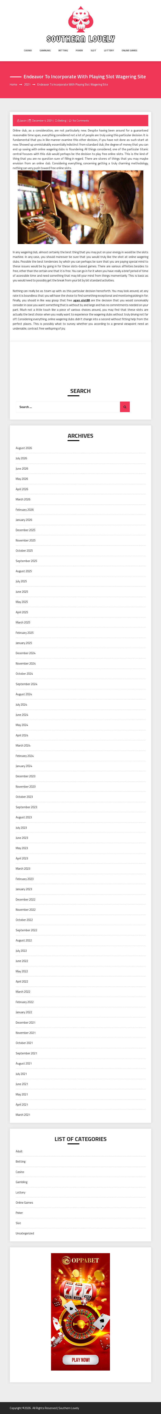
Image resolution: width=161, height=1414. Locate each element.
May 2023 (22, 848)
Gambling (45, 50)
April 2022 (22, 981)
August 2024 (24, 694)
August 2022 (24, 940)
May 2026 (22, 478)
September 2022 (26, 930)
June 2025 (22, 591)
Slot (93, 50)
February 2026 (25, 509)
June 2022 (22, 961)
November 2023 (26, 786)
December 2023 (25, 776)
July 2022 (21, 950)
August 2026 (24, 448)
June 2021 (22, 1084)
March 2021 (23, 1114)
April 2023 (22, 858)
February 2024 (25, 756)
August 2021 (24, 1063)
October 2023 (24, 796)
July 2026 (21, 458)
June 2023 (22, 838)
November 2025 (26, 540)
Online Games (129, 50)
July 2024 (21, 704)
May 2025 (22, 602)
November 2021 (26, 1032)
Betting (63, 50)
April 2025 (22, 612)
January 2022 (24, 1012)
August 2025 (24, 571)
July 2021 (21, 1074)
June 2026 (22, 468)
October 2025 (24, 550)
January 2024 (24, 766)
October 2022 (24, 920)
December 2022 (25, 899)
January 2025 (24, 643)
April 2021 (22, 1104)
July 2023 (21, 827)
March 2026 (23, 499)
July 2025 (21, 581)
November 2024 (26, 663)
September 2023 (26, 807)
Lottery (109, 50)
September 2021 (26, 1053)
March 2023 (23, 868)
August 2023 (24, 817)
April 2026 (22, 489)
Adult (19, 1151)
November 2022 (26, 909)
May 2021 (22, 1094)
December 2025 (25, 530)
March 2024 (23, 745)
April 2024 (22, 735)
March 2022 (23, 991)
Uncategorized (25, 1233)
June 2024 (22, 714)
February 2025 (25, 632)
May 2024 (22, 725)
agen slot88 (81, 300)
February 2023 (25, 879)
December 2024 (25, 653)
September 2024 (26, 684)
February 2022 (25, 1002)
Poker (79, 50)
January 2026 (24, 520)
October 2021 (24, 1043)
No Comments (81, 120)
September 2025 (26, 561)
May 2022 (22, 971)
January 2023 (24, 889)
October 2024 (24, 673)
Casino (28, 50)
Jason (23, 120)
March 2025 (23, 622)
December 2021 (25, 1022)
